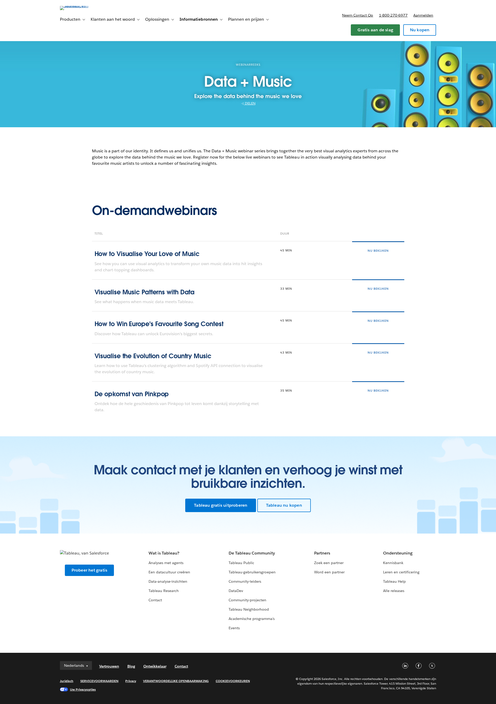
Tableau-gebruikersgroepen (252, 572)
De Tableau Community (252, 553)
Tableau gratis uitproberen (220, 505)
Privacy (130, 681)
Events (234, 628)
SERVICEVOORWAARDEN (99, 681)
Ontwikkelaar (154, 666)
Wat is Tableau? (164, 553)
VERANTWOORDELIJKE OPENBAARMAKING (176, 681)
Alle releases (393, 590)
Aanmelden (423, 15)
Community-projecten (247, 600)
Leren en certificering (401, 572)
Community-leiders (245, 581)
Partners (322, 553)
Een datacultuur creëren (169, 572)
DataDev (236, 590)
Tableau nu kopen (284, 505)
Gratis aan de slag (375, 30)
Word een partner (329, 572)
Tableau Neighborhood (249, 609)
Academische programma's (252, 618)
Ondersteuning (398, 553)
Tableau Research (164, 590)
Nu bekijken (378, 251)
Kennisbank (393, 562)
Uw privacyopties (83, 689)
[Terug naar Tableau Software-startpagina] (82, 6)
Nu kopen (420, 30)
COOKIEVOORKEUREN (233, 681)
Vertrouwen (109, 666)
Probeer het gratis (89, 570)
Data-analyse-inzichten (168, 581)
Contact (155, 600)
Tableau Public (241, 562)
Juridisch (66, 681)
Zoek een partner (329, 562)
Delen (249, 103)
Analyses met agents (166, 562)
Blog (131, 666)
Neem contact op (357, 15)
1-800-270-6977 (393, 15)
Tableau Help (394, 581)
